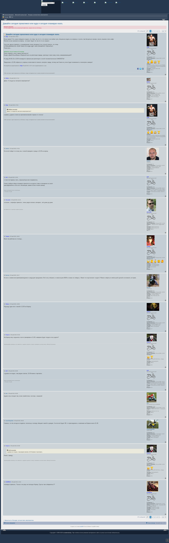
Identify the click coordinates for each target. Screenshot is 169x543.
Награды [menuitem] (6, 17)
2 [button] (152, 31)
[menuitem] (11, 17)
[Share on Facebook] (138, 69)
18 (152, 258)
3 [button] (154, 31)
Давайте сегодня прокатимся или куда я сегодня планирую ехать (32, 23)
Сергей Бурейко (151, 429)
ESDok (148, 81)
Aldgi (148, 47)
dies (148, 403)
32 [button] (163, 31)
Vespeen (149, 342)
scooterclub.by (67, 532)
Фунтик (148, 287)
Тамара (148, 246)
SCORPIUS (149, 492)
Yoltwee (148, 311)
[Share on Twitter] (140, 69)
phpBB (81, 526)
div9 (148, 176)
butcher (148, 160)
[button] (147, 31)
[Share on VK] (143, 69)
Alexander (149, 212)
